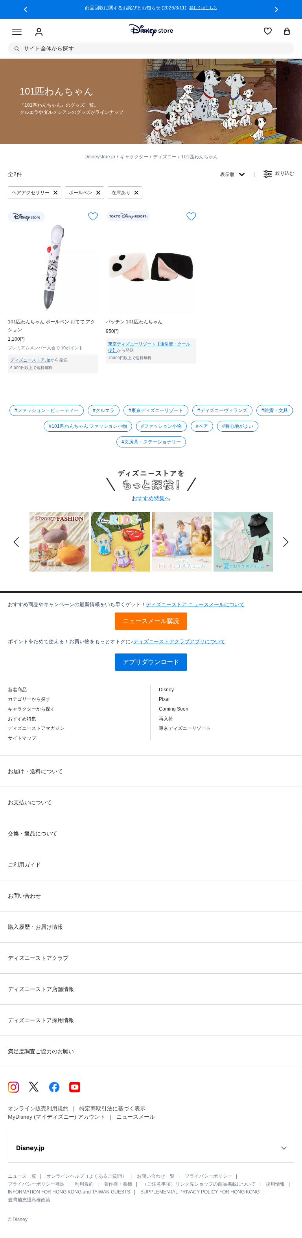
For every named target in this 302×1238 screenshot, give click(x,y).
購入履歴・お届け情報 (35, 927)
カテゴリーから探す (29, 699)
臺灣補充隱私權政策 (29, 1200)
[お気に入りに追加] (93, 216)
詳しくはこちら (203, 8)
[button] (25, 9)
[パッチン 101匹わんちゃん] (151, 269)
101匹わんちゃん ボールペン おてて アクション (51, 325)
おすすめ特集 (22, 719)
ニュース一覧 (22, 1176)
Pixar (164, 699)
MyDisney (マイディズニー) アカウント (56, 1117)
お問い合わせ (24, 896)
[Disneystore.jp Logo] (151, 30)
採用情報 (275, 1184)
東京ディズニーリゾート (185, 728)
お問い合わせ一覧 (156, 1176)
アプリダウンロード (151, 662)
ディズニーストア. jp (30, 360)
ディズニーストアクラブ (38, 958)
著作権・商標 (118, 1184)
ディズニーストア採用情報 (41, 1020)
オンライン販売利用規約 (38, 1108)
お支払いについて (30, 802)
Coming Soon (173, 709)
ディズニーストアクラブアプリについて (179, 641)
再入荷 (166, 719)
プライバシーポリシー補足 (36, 1184)
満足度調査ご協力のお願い (41, 1051)
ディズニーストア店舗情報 (41, 989)
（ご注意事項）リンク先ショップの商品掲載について (199, 1184)
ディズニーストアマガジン (36, 728)
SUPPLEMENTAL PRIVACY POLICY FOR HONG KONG (200, 1192)
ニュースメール (135, 1117)
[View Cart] (287, 32)
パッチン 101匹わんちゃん (134, 322)
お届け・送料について (35, 771)
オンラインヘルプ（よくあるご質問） (86, 1176)
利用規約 (84, 1184)
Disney (166, 689)
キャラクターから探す (31, 709)
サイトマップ (22, 738)
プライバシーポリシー (208, 1176)
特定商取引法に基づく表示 (112, 1108)
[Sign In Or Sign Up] (38, 32)
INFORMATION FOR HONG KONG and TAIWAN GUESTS (69, 1192)
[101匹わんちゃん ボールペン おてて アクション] (53, 269)
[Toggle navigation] (17, 32)
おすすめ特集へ (151, 498)
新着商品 (17, 689)
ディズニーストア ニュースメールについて (195, 604)
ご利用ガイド (24, 864)
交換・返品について (32, 833)
